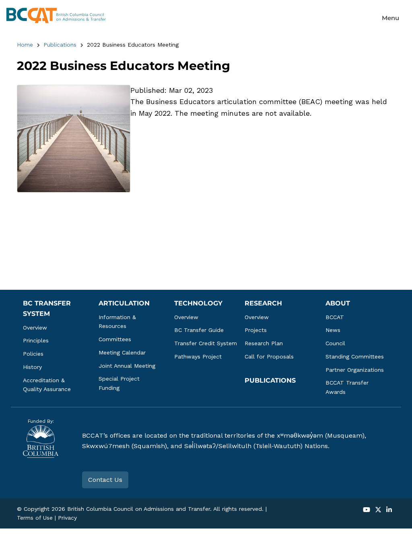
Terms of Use (35, 517)
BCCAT (334, 317)
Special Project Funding (120, 383)
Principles (36, 340)
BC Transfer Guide (199, 330)
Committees (115, 339)
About (337, 303)
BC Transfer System (48, 308)
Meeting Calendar (122, 352)
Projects (256, 330)
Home (25, 44)
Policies (33, 353)
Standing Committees (354, 356)
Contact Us (105, 479)
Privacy (67, 517)
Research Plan (264, 343)
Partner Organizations (354, 370)
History (32, 367)
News (332, 330)
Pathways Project (198, 356)
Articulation (124, 303)
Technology (198, 303)
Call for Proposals (269, 356)
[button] (390, 18)
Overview (35, 327)
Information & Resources (118, 322)
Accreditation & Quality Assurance (47, 385)
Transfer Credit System (205, 343)
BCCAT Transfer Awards (347, 387)
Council (335, 343)
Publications (59, 44)
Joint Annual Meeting (127, 366)
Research (263, 303)
